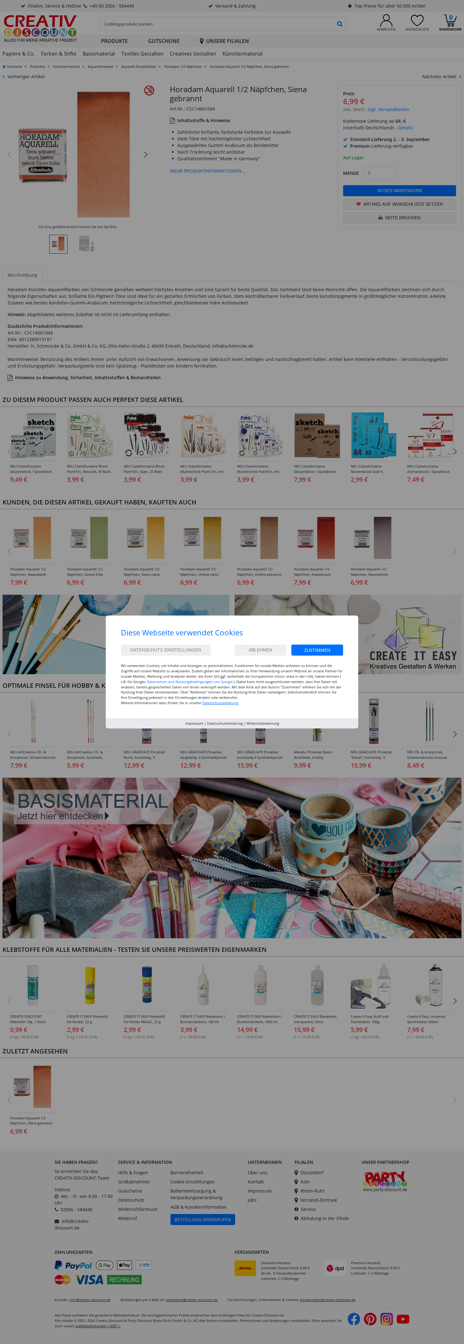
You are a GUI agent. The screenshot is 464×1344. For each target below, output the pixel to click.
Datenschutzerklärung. (220, 702)
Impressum (194, 723)
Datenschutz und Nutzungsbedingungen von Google (190, 681)
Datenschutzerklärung (225, 723)
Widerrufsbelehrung (263, 723)
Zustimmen (317, 650)
